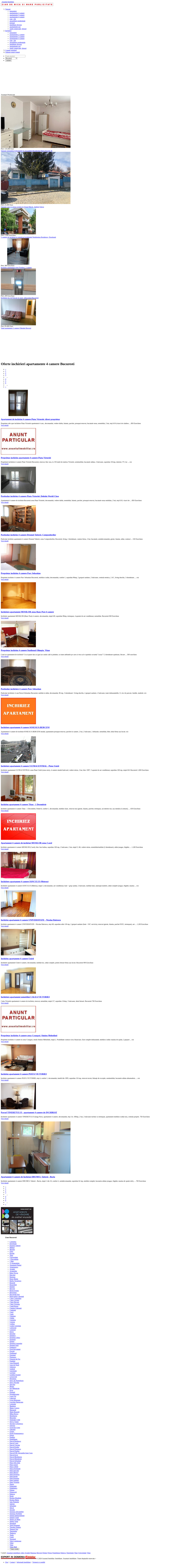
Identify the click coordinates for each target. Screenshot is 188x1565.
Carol (11, 1312)
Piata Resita (14, 1476)
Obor (11, 1251)
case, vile (13, 19)
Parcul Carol (14, 1443)
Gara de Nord (14, 1365)
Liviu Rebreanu (15, 1400)
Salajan (12, 1504)
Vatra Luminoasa (15, 1541)
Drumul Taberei (15, 1246)
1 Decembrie (14, 1259)
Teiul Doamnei (15, 1525)
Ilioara (12, 1386)
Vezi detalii (4, 425)
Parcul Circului (15, 1445)
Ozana (12, 1431)
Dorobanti (13, 1244)
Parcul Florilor (14, 1451)
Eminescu (13, 1347)
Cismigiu (13, 1320)
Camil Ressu (14, 1306)
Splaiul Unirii (14, 1517)
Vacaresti (13, 1539)
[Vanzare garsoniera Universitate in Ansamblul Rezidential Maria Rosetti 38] (35, 147)
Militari (12, 1248)
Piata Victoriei (14, 1482)
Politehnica (13, 1488)
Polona (12, 1490)
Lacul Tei (13, 1396)
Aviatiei (12, 1269)
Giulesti (12, 1369)
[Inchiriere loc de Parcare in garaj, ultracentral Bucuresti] (18, 294)
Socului (12, 1510)
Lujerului (13, 1404)
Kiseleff (12, 1392)
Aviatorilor (13, 1271)
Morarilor (13, 1418)
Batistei (12, 1287)
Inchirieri (8, 31)
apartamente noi (15, 27)
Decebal (12, 1334)
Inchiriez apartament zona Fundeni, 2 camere (16, 267)
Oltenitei (12, 1429)
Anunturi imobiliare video (15, 1553)
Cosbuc (12, 1324)
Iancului (12, 1384)
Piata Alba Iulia (15, 1463)
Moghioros (13, 1416)
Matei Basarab (14, 1412)
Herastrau (13, 1379)
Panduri (12, 1437)
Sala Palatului (14, 1502)
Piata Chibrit (14, 1467)
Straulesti (13, 1523)
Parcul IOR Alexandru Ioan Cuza (21, 1453)
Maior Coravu (14, 1408)
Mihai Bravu (14, 1414)
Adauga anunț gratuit (12, 52)
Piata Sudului (14, 1480)
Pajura (12, 1435)
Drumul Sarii (14, 1345)
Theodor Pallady (15, 1527)
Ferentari (13, 1355)
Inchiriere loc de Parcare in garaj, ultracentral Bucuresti (20, 298)
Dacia (12, 1332)
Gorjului (12, 1373)
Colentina (13, 1242)
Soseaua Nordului (16, 1514)
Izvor (11, 1390)
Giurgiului (13, 1371)
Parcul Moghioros (16, 1457)
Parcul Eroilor (14, 1447)
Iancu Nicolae (14, 1382)
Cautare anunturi (11, 50)
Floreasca (13, 1357)
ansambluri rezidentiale (17, 21)
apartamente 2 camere (17, 13)
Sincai (12, 1508)
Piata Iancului (14, 1471)
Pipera (12, 1484)
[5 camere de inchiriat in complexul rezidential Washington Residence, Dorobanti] (18, 234)
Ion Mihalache (14, 1388)
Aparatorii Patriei (15, 1265)
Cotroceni (13, 1328)
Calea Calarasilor (15, 1298)
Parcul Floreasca (15, 1449)
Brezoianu (13, 1292)
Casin (11, 1314)
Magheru (13, 1406)
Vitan (11, 1545)
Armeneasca (14, 1267)
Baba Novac (14, 1273)
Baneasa (12, 1277)
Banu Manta (14, 1279)
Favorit (12, 1351)
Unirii (12, 1537)
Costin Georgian (15, 1326)
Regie (12, 1496)
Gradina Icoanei (15, 1375)
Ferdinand (13, 1353)
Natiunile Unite (15, 1420)
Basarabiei (13, 1285)
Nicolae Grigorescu (16, 1424)
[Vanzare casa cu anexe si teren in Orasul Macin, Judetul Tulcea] (35, 203)
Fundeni (12, 1361)
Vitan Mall (13, 1547)
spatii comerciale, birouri (18, 29)
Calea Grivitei (14, 1300)
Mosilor (12, 1249)
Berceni (12, 1289)
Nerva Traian (14, 1422)
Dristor (12, 1341)
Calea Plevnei (14, 1302)
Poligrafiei (13, 1486)
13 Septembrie (14, 1263)
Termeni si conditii (38, 1562)
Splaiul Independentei (17, 1516)
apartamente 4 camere (17, 17)
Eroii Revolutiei (15, 1349)
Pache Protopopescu (17, 1433)
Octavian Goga (15, 1427)
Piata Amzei (14, 1465)
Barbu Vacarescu (15, 1281)
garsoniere (13, 11)
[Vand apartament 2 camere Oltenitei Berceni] (18, 325)
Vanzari (7, 9)
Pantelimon (13, 1439)
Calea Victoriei (15, 1304)
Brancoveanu (14, 1291)
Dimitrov (13, 1336)
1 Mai (12, 1261)
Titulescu (13, 1533)
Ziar (6, 1562)
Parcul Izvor (14, 1455)
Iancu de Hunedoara (17, 1381)
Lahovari (13, 1398)
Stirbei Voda (14, 1521)
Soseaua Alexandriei (17, 1512)
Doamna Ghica (15, 1337)
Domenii (13, 1339)
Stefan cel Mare (15, 1519)
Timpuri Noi (14, 1529)
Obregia (12, 1426)
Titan (11, 1255)
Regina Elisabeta (15, 1498)
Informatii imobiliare (24, 1562)
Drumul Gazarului (16, 1343)
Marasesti (13, 1410)
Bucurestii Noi (15, 1294)
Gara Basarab (14, 1363)
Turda (12, 1535)
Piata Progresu (14, 1474)
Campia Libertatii (16, 1308)
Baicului (12, 1275)
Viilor (11, 1543)
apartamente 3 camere (17, 15)
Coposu (12, 1322)
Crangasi (13, 1330)
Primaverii (13, 1492)
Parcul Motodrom (16, 1459)
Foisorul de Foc (15, 1359)
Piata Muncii (14, 1472)
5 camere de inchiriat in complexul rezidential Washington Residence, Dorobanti (28, 237)
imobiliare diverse (16, 25)
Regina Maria (14, 1500)
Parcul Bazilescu (15, 1441)
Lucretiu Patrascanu (16, 1402)
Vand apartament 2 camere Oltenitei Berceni (16, 328)
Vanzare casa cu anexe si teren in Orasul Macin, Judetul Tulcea (22, 207)
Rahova (12, 1494)
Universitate (14, 1257)
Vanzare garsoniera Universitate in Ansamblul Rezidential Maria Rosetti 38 (26, 151)
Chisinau (13, 1316)
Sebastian (13, 1506)
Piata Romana (14, 1478)
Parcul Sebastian (15, 1461)
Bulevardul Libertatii (17, 1296)
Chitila (12, 1318)
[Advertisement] (66, 78)
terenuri (12, 23)
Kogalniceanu (14, 1394)
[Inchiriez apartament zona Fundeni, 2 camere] (18, 264)
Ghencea (13, 1367)
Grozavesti (13, 1377)
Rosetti (12, 1253)
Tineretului (13, 1531)
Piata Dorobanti (15, 1469)
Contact (12, 1562)
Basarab (12, 1283)
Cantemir (13, 1310)
